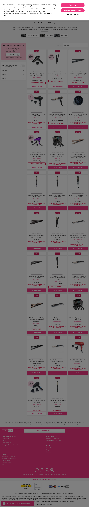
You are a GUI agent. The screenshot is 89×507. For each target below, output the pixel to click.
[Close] (86, 10)
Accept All (72, 5)
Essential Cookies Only (72, 10)
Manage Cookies (72, 14)
